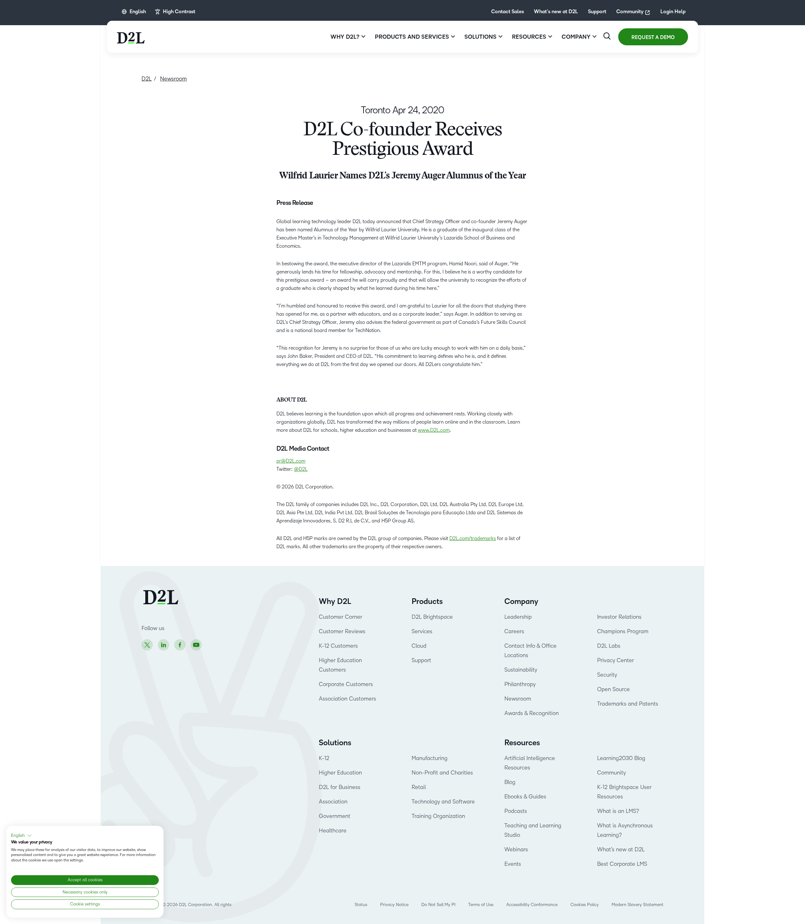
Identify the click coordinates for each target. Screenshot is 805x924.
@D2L (301, 469)
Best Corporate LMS (622, 864)
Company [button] (576, 37)
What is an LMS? (618, 811)
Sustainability (520, 670)
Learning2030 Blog (621, 758)
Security (607, 675)
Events (512, 864)
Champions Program (622, 631)
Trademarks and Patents (627, 704)
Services (422, 631)
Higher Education (340, 772)
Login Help (673, 11)
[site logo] (131, 36)
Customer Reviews (342, 631)
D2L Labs (608, 646)
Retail (419, 787)
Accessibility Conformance (532, 904)
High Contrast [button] (179, 11)
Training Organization (438, 816)
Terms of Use (480, 904)
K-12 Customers (338, 646)
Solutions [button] (480, 37)
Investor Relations (619, 617)
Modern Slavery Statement (637, 904)
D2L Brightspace (432, 617)
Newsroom (517, 699)
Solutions (335, 743)
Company (521, 601)
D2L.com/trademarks (472, 538)
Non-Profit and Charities (442, 772)
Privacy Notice (394, 904)
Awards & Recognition (531, 713)
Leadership (518, 617)
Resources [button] (529, 37)
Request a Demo (653, 37)
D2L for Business (339, 787)
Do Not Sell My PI (438, 904)
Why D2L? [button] (344, 37)
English (138, 11)
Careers (514, 631)
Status (361, 904)
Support (597, 11)
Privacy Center (615, 660)
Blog (509, 782)
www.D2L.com (434, 430)
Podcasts (515, 811)
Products (427, 601)
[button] (21, 835)
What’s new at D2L (556, 11)
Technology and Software (444, 801)
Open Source (613, 689)
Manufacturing (429, 758)
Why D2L (335, 601)
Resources (522, 743)
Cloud (419, 646)
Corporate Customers (346, 684)
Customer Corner (340, 617)
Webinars (516, 849)
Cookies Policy (584, 904)
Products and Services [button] (412, 37)
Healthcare (333, 830)
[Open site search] (607, 36)
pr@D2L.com (290, 461)
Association (333, 801)
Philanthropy (520, 684)
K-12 (324, 758)
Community (629, 11)
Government (334, 816)
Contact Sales (507, 11)
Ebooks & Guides (525, 796)
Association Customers (347, 699)
